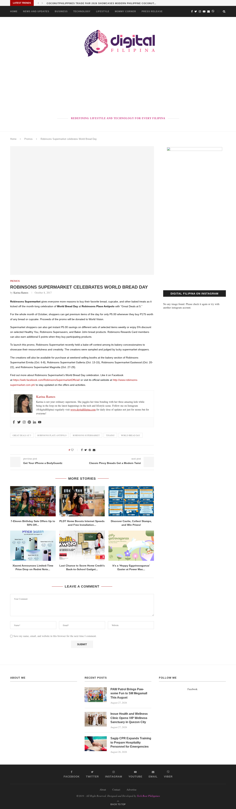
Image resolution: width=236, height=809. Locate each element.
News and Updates (36, 11)
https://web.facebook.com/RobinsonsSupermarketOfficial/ (46, 379)
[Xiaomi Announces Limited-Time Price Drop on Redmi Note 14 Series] (33, 546)
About (103, 789)
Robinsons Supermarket (86, 435)
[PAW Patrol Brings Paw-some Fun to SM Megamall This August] (96, 694)
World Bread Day (130, 435)
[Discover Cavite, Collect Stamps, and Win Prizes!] (131, 501)
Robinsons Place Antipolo (52, 435)
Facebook (192, 689)
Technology (82, 11)
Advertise (131, 789)
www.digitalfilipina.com (83, 409)
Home (14, 11)
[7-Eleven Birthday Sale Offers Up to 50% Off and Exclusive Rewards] (33, 501)
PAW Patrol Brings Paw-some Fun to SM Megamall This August (128, 693)
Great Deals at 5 (22, 435)
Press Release (152, 11)
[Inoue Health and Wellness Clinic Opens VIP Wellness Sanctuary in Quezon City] (96, 719)
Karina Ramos (20, 292)
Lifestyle (102, 11)
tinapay (110, 435)
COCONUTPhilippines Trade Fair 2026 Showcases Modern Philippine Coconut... (101, 3)
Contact (116, 789)
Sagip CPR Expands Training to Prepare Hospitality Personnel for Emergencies (130, 742)
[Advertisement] (118, 87)
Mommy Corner (125, 11)
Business (61, 11)
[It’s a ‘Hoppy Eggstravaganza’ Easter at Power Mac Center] (131, 546)
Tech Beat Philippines (148, 796)
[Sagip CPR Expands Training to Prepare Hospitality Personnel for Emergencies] (96, 743)
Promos (28, 139)
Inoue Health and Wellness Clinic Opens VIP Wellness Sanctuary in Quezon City (129, 718)
